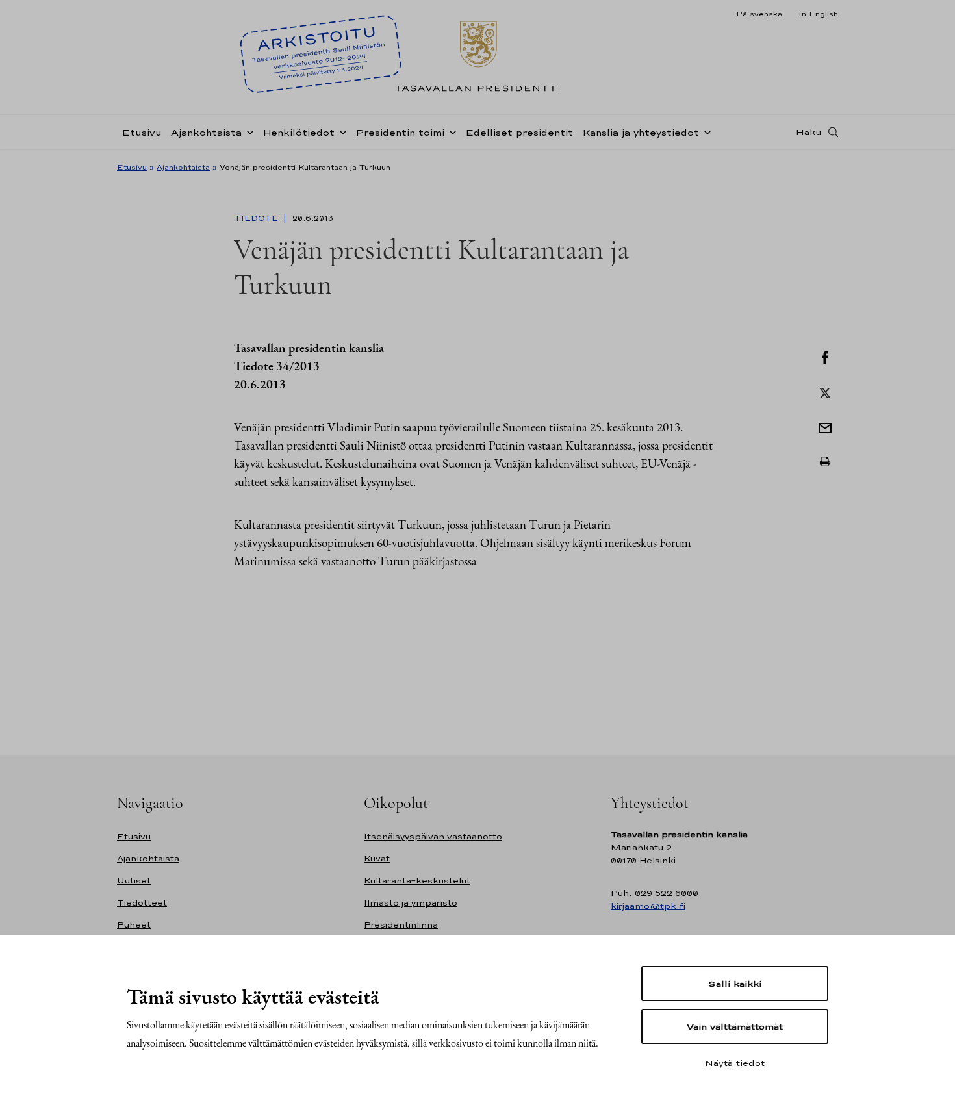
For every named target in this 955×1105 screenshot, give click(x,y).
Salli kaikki (734, 983)
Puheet (134, 924)
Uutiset (134, 880)
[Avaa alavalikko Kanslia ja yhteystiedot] (705, 131)
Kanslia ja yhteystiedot (640, 132)
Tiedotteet (142, 902)
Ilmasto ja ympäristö (410, 902)
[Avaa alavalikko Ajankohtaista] (247, 131)
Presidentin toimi (399, 132)
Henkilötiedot (298, 132)
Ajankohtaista (206, 132)
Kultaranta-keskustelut (417, 880)
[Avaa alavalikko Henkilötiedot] (340, 131)
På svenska (759, 13)
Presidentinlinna (401, 924)
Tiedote (257, 218)
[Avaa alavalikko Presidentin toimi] (450, 131)
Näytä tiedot (735, 1063)
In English (818, 13)
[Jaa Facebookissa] (825, 356)
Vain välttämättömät (735, 1026)
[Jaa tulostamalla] (825, 461)
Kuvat (377, 858)
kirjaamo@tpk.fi (648, 905)
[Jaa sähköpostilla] (825, 426)
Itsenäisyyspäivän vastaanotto (433, 836)
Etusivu (141, 132)
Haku (809, 132)
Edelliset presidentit (519, 132)
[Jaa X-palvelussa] (825, 391)
